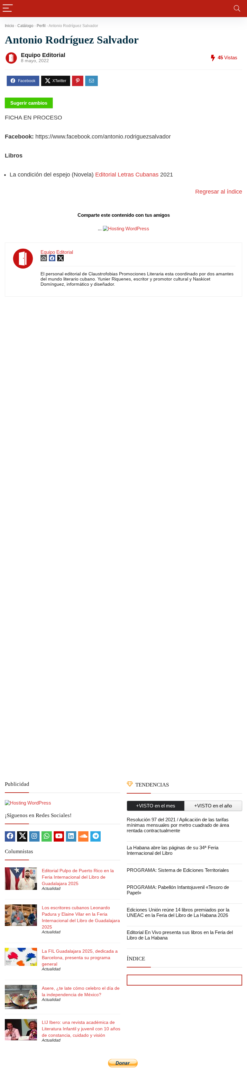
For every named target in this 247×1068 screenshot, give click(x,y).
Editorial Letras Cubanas (127, 174)
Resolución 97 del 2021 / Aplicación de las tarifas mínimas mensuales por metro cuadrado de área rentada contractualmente (178, 825)
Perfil (41, 26)
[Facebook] (10, 836)
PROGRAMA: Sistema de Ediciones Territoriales (178, 870)
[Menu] (7, 8)
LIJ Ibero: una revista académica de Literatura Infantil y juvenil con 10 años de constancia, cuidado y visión (81, 1029)
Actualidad (51, 888)
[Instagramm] (34, 836)
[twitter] (22, 836)
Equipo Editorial (43, 55)
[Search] (237, 8)
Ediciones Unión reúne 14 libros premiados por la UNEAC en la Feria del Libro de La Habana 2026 (178, 912)
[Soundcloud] (83, 836)
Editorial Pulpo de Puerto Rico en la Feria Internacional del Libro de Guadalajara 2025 (78, 877)
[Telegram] (95, 836)
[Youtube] (59, 836)
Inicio (9, 26)
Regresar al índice (218, 191)
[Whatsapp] (46, 836)
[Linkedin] (71, 836)
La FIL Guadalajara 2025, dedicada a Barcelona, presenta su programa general (80, 958)
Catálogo (25, 26)
